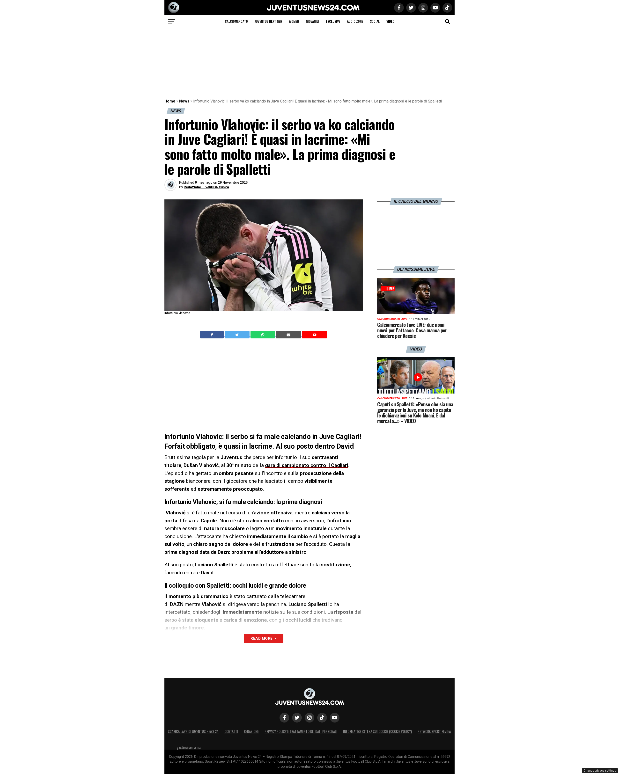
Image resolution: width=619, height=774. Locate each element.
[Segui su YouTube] (334, 718)
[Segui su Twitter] (297, 718)
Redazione (251, 731)
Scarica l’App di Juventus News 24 (193, 731)
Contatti (231, 731)
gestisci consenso (189, 747)
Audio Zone (355, 21)
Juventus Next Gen (268, 21)
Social (375, 21)
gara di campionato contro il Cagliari (306, 465)
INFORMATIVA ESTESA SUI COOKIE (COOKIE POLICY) (377, 731)
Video (390, 21)
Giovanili (312, 21)
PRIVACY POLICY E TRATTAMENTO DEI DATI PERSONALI (301, 731)
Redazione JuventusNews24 (206, 187)
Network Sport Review (434, 731)
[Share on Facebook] (212, 335)
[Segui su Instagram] (309, 718)
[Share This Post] (263, 335)
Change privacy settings (600, 770)
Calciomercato (236, 21)
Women (294, 21)
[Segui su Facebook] (284, 718)
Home (169, 101)
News (184, 101)
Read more (262, 638)
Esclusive (333, 21)
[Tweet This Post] (238, 335)
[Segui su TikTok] (322, 718)
